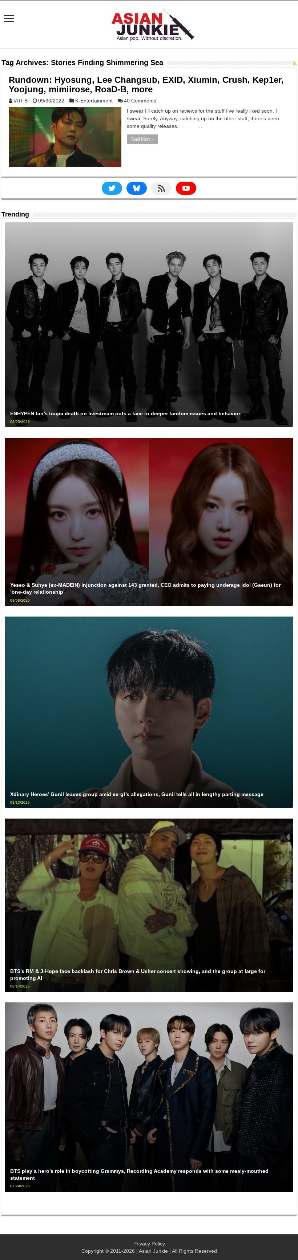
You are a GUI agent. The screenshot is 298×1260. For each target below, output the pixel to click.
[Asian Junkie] (149, 23)
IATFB (20, 101)
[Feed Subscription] (295, 63)
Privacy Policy (149, 1244)
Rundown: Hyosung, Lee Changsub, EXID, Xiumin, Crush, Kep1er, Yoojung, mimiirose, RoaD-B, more (146, 84)
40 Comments (140, 101)
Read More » (142, 139)
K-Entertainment (94, 101)
